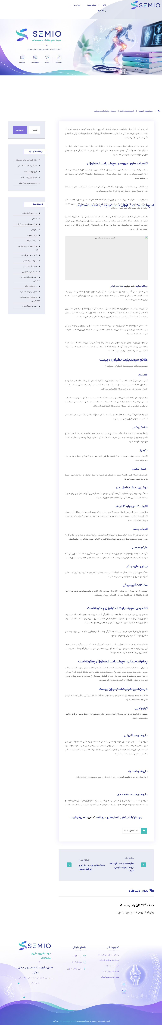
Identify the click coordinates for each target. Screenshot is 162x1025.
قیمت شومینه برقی (29, 263)
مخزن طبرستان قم (30, 258)
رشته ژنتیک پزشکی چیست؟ (26, 151)
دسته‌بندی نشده (131, 822)
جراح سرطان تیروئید (29, 204)
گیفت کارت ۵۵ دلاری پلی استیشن (30, 271)
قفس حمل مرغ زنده (29, 247)
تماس (91, 809)
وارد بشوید (123, 904)
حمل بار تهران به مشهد (28, 283)
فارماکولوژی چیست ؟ (29, 169)
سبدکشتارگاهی (31, 232)
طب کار (34, 210)
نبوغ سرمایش (32, 227)
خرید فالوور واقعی (30, 278)
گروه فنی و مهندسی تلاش (67, 1012)
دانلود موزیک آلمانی (30, 252)
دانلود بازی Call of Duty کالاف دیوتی (30, 291)
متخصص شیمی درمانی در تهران (29, 240)
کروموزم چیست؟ (30, 163)
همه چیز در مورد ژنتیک (28, 175)
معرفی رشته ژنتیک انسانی (27, 157)
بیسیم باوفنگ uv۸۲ (29, 298)
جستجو (20, 121)
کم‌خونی (129, 278)
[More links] (58, 5)
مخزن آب (34, 221)
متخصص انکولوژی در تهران (27, 216)
